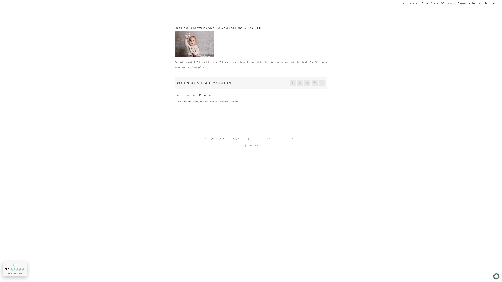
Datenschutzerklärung (289, 139)
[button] (494, 3)
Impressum (273, 139)
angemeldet (189, 101)
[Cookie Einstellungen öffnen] (496, 278)
